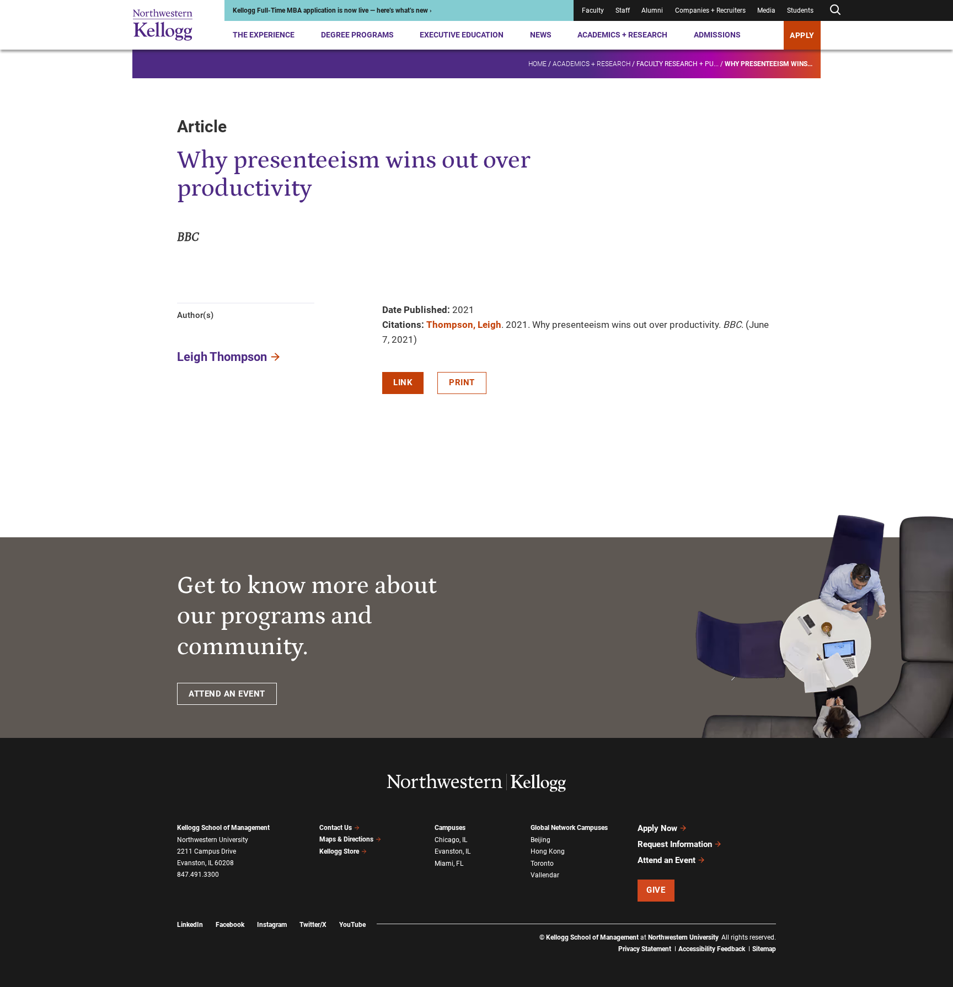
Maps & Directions (346, 839)
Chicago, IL (451, 840)
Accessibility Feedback (711, 949)
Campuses (450, 828)
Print (462, 382)
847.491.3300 (198, 874)
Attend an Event (666, 860)
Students (800, 10)
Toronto (542, 863)
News (541, 34)
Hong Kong (548, 851)
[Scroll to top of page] (790, 930)
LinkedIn (190, 925)
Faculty (593, 10)
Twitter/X (312, 925)
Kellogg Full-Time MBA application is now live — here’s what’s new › (332, 10)
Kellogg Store (339, 851)
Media (766, 10)
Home (537, 64)
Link (403, 382)
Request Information (675, 844)
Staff (622, 10)
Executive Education (462, 34)
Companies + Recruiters (710, 10)
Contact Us (335, 828)
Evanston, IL (452, 851)
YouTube (352, 925)
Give (655, 890)
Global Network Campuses (569, 828)
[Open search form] (835, 10)
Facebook (230, 925)
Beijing (540, 840)
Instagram (272, 925)
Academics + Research (622, 34)
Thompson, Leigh (463, 324)
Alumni (652, 10)
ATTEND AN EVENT (227, 694)
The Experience (264, 34)
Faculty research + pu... (677, 64)
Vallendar (545, 875)
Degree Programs (357, 34)
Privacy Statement (644, 949)
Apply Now (657, 828)
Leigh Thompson (222, 357)
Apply (802, 35)
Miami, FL (449, 863)
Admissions (717, 34)
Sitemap (764, 949)
